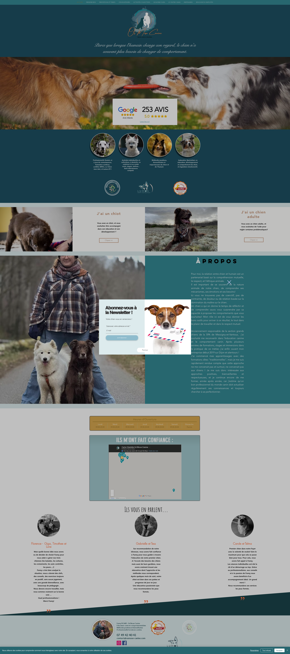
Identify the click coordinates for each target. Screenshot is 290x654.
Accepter (279, 650)
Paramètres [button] (254, 650)
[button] (229, 282)
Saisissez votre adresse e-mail (117, 326)
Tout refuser (266, 650)
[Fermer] (287, 650)
